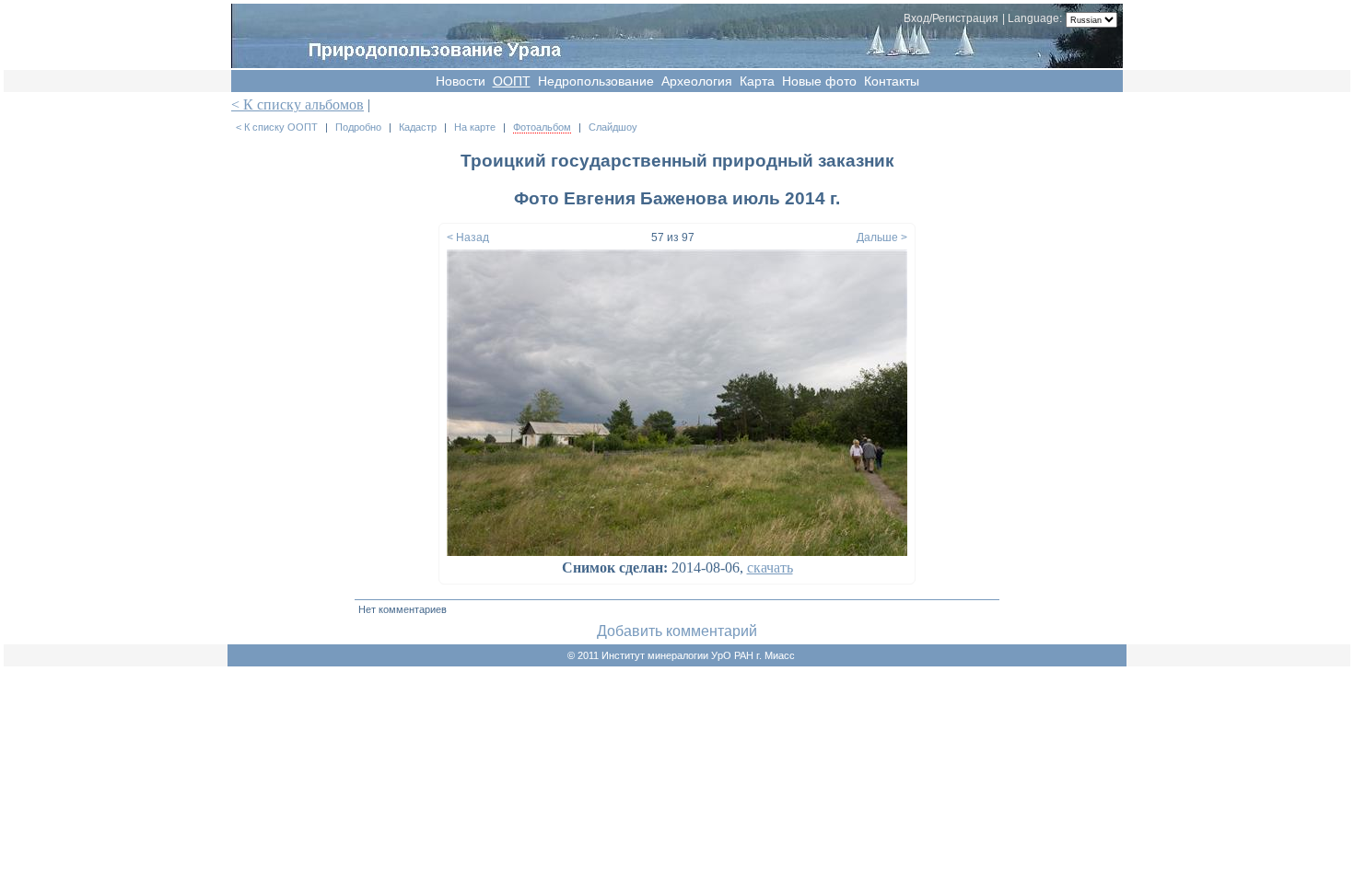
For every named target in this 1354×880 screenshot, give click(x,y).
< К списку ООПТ (277, 127)
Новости (460, 81)
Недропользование (596, 81)
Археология (696, 81)
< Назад (468, 237)
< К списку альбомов (297, 104)
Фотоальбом (542, 127)
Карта (757, 81)
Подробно (358, 127)
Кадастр (418, 127)
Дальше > (882, 237)
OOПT (512, 81)
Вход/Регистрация (951, 18)
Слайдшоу (613, 127)
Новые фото (819, 81)
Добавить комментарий (677, 631)
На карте (475, 127)
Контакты (891, 81)
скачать (770, 567)
